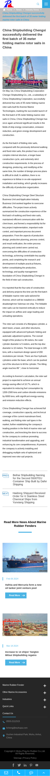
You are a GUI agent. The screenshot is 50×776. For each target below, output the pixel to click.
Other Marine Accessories (15, 692)
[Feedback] (31, 772)
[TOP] (43, 772)
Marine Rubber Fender (13, 685)
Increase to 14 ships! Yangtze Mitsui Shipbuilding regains (22, 654)
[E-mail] (6, 772)
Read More (17, 595)
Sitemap (18, 758)
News (19, 10)
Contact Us (8, 713)
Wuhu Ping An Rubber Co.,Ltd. (30, 751)
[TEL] (19, 772)
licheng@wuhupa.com (16, 728)
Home (9, 10)
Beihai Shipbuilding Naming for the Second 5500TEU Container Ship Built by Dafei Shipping (30, 480)
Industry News (32, 10)
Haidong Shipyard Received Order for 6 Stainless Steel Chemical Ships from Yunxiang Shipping (29, 498)
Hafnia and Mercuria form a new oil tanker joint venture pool (23, 586)
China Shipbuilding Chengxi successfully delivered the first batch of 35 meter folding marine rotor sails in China (24, 16)
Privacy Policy (30, 758)
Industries (7, 699)
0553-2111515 (13, 721)
